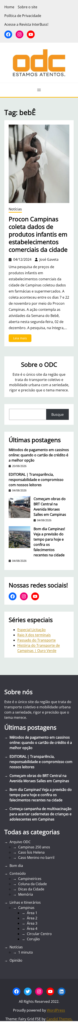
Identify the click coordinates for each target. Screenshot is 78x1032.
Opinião (16, 960)
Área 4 (32, 928)
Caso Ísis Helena (31, 852)
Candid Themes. (59, 1019)
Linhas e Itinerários (25, 902)
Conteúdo (18, 873)
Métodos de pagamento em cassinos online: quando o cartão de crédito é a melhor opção (39, 455)
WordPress (56, 1010)
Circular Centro (39, 933)
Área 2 (32, 918)
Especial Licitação (31, 629)
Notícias (15, 209)
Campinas (26, 907)
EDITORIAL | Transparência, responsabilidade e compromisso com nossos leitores (36, 479)
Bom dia (16, 865)
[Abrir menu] (39, 90)
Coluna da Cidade (32, 883)
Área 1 (32, 912)
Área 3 (32, 923)
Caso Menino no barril (36, 857)
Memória (25, 894)
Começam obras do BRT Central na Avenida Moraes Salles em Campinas (50, 506)
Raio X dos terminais (34, 635)
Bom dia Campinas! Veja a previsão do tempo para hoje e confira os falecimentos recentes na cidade (49, 541)
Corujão (33, 939)
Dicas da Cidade (31, 889)
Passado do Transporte (36, 640)
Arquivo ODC (20, 841)
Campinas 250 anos (34, 847)
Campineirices (29, 878)
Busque (57, 414)
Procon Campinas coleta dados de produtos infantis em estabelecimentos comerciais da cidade (38, 234)
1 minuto (25, 952)
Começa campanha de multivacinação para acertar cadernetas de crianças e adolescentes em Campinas (41, 814)
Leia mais (22, 339)
